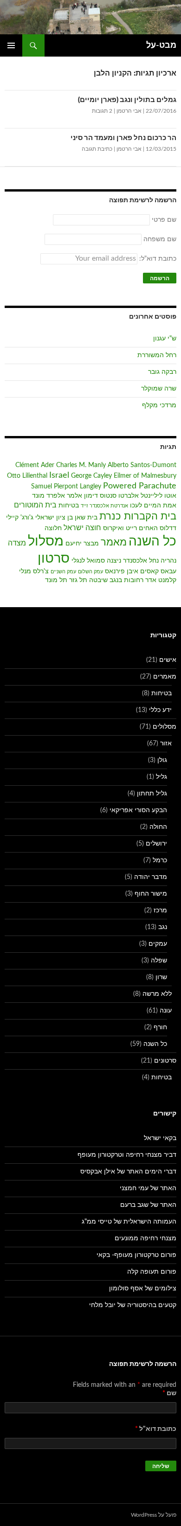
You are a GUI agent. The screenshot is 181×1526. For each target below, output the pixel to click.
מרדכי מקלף (159, 405)
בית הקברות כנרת (137, 516)
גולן (162, 760)
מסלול (46, 541)
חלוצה (53, 528)
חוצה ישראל (82, 528)
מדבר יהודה (150, 877)
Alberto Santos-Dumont (142, 465)
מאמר (114, 542)
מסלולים (164, 727)
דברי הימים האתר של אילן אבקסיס (128, 1171)
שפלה (159, 960)
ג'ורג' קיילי (19, 517)
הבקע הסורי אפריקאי (138, 810)
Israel (59, 475)
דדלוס (168, 528)
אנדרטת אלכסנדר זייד (104, 505)
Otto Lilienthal (27, 476)
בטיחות (68, 505)
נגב (162, 927)
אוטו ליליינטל (158, 496)
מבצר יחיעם (82, 543)
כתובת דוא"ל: (156, 259)
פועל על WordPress (153, 1515)
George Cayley (91, 476)
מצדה (17, 543)
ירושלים (156, 843)
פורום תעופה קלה (151, 1272)
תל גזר (78, 580)
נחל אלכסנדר (141, 561)
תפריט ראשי (11, 45)
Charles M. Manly (81, 465)
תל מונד (56, 580)
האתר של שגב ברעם (148, 1205)
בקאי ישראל (160, 1138)
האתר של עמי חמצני (148, 1188)
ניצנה (114, 561)
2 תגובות (102, 111)
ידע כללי (160, 710)
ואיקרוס (113, 528)
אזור (166, 743)
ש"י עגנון (164, 338)
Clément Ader (34, 465)
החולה (158, 827)
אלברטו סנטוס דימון (111, 496)
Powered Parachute (139, 485)
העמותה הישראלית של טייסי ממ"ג (129, 1221)
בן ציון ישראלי (54, 517)
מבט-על (161, 45)
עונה (166, 1010)
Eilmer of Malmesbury (145, 476)
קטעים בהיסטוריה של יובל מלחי (132, 1305)
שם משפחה (159, 239)
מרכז (160, 910)
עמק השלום (90, 571)
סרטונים (165, 1061)
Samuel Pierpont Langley (66, 486)
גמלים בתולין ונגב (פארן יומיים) (127, 99)
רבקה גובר (162, 372)
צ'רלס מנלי (34, 571)
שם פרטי (164, 220)
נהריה (168, 561)
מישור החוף (151, 894)
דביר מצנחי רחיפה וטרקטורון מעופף (127, 1155)
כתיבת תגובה (97, 149)
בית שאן (86, 517)
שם (169, 1393)
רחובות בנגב (126, 580)
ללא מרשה (157, 994)
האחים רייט (142, 528)
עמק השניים (63, 571)
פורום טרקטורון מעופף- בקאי (136, 1255)
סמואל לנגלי (88, 561)
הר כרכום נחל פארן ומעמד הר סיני (123, 138)
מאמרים (164, 676)
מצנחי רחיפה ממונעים (145, 1238)
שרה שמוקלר (158, 388)
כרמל (160, 860)
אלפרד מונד (48, 496)
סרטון (54, 558)
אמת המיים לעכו (153, 505)
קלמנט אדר (160, 580)
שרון (161, 977)
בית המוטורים (35, 505)
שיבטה (98, 580)
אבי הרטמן (129, 111)
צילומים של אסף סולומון (142, 1288)
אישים (167, 660)
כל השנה (152, 541)
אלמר (74, 496)
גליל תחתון (152, 793)
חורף (160, 1027)
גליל (161, 777)
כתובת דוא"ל (155, 1429)
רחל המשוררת (156, 355)
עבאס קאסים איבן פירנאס (140, 571)
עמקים (158, 944)
